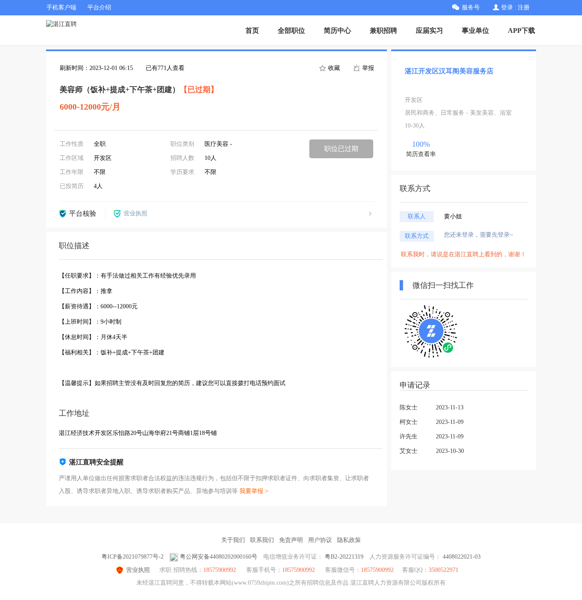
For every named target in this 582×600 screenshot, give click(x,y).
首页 (252, 30)
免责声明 (291, 540)
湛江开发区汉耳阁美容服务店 (449, 71)
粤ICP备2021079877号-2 (132, 557)
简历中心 (337, 30)
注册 (524, 7)
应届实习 (429, 30)
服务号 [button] (471, 7)
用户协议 (320, 540)
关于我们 (233, 540)
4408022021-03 (462, 557)
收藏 (333, 68)
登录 (507, 7)
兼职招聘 (383, 30)
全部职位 (291, 30)
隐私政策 (349, 540)
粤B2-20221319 (344, 557)
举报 (367, 68)
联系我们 (262, 540)
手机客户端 (61, 7)
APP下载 (521, 30)
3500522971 (443, 570)
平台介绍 (99, 7)
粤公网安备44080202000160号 (218, 557)
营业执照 (138, 570)
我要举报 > (253, 491)
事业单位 (475, 30)
